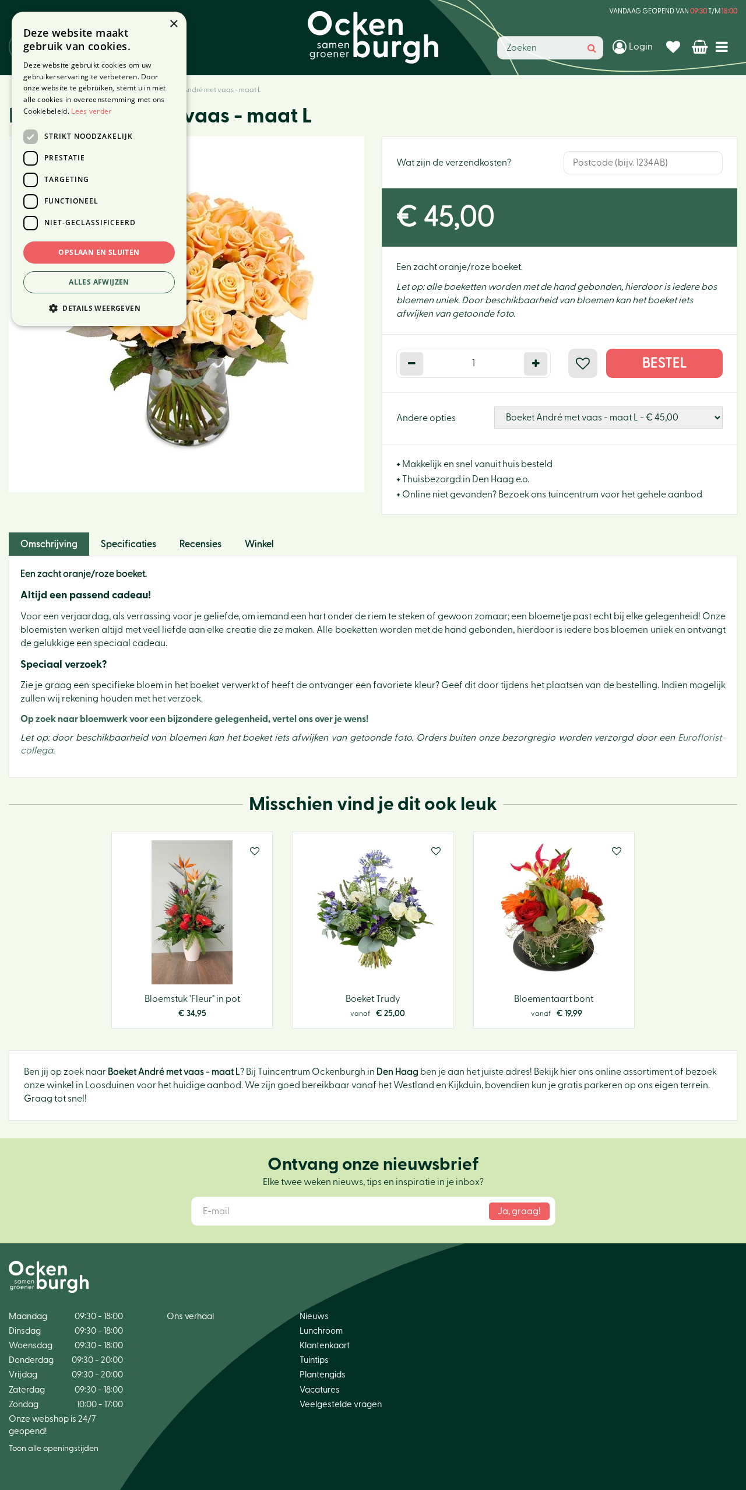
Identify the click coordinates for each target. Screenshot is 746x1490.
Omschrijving (49, 544)
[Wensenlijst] (674, 46)
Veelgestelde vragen (341, 1404)
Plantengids (323, 1374)
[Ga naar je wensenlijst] (674, 46)
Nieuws (314, 1316)
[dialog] (99, 169)
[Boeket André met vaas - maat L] (186, 314)
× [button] (173, 24)
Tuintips (314, 1360)
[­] (724, 46)
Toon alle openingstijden (53, 1449)
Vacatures (320, 1390)
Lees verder (91, 111)
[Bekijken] (701, 46)
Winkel (259, 544)
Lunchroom (321, 1331)
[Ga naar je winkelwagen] (701, 46)
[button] (99, 307)
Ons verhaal (190, 1316)
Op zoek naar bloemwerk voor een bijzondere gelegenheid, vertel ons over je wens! (194, 719)
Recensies (200, 544)
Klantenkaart (325, 1345)
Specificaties (128, 544)
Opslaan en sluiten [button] (98, 252)
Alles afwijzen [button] (99, 282)
